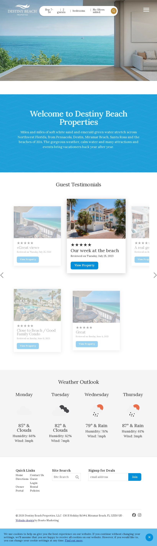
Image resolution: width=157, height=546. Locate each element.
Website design (25, 520)
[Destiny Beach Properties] (22, 10)
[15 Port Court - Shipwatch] (96, 219)
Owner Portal (20, 488)
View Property (28, 259)
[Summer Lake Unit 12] (37, 305)
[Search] (77, 477)
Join (134, 477)
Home (19, 475)
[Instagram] (139, 515)
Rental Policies (35, 488)
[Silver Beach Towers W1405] (37, 222)
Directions (22, 479)
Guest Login (34, 480)
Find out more (74, 540)
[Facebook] (134, 515)
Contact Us (37, 475)
